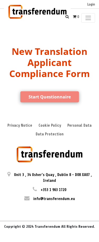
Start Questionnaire (50, 97)
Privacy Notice (19, 125)
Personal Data (79, 125)
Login (91, 4)
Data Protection (50, 134)
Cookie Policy (50, 125)
